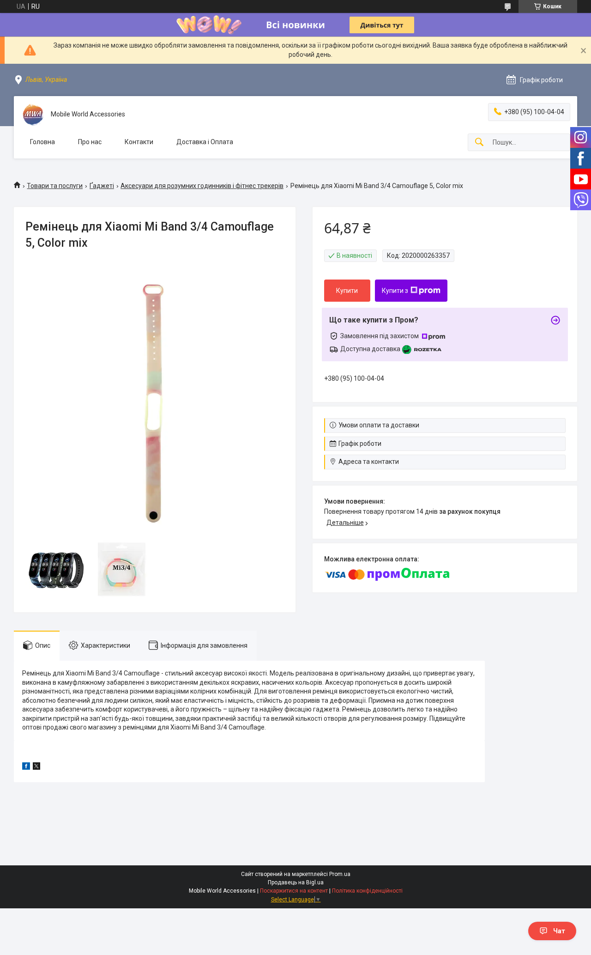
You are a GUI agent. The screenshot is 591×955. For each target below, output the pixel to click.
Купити (347, 290)
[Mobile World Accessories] (32, 114)
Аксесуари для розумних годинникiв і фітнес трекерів (202, 185)
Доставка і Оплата (204, 142)
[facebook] (26, 767)
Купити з (395, 290)
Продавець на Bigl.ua (296, 882)
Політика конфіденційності (367, 891)
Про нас (90, 142)
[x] (36, 767)
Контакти (139, 142)
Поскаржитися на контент (294, 891)
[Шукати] (479, 142)
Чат (559, 931)
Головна (42, 142)
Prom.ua (339, 874)
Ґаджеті (102, 185)
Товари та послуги (55, 185)
